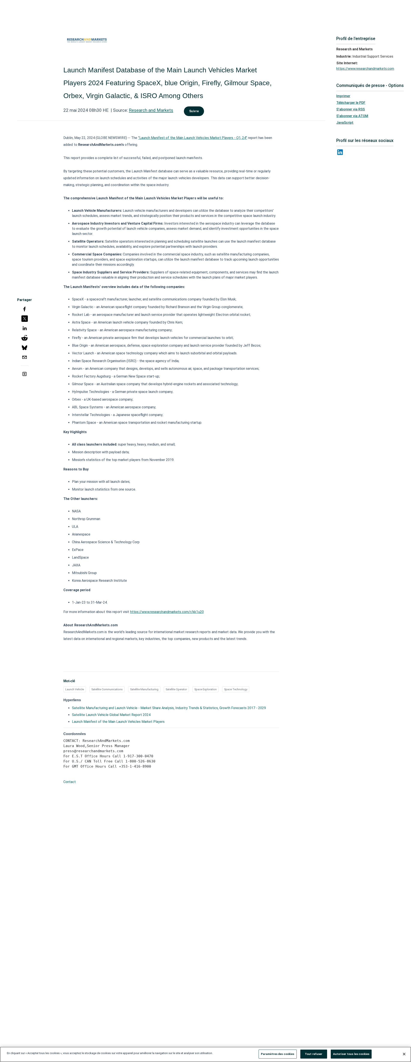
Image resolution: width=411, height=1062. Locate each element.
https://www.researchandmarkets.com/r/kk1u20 (167, 612)
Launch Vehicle (74, 689)
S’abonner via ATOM (352, 116)
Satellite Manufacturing (144, 689)
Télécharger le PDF (350, 103)
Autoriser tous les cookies (351, 1054)
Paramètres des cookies (277, 1054)
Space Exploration (205, 689)
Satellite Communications (107, 689)
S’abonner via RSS (350, 109)
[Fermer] (404, 1054)
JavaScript (344, 123)
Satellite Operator (176, 689)
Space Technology (235, 689)
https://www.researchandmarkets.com (365, 69)
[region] (205, 1054)
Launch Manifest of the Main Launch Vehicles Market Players (118, 722)
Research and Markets (151, 110)
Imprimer (343, 96)
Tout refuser (314, 1054)
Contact (69, 782)
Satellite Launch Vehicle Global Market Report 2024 (111, 715)
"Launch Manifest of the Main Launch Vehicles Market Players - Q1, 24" (192, 138)
